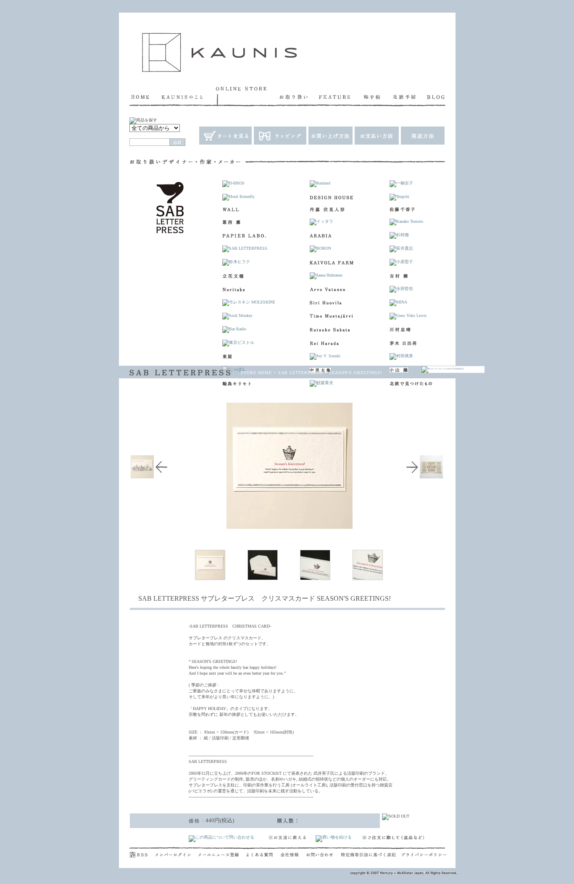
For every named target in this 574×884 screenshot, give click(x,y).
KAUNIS (219, 52)
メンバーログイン (176, 852)
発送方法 (422, 136)
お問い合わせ (323, 852)
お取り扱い (299, 96)
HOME (145, 96)
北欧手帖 (410, 96)
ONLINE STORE (247, 96)
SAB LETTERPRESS (300, 372)
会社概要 (293, 852)
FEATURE (341, 96)
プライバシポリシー (423, 852)
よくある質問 (263, 852)
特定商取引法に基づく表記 (371, 852)
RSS (142, 852)
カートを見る (225, 136)
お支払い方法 (376, 136)
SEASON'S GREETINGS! (355, 372)
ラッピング (279, 136)
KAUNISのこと (188, 96)
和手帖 (378, 96)
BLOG (436, 96)
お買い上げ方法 (330, 136)
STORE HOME (256, 372)
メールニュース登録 (222, 852)
